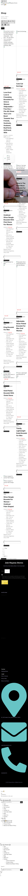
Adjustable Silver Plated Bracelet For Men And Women (21, 326)
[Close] (1, 793)
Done (3, 28)
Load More (3, 558)
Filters (4, 21)
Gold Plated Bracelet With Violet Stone (9, 393)
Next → (5, 556)
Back (5, 819)
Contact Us (6, 810)
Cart (5, 804)
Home (2, 16)
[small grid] (5, 25)
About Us (6, 815)
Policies (5, 816)
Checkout (6, 805)
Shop (5, 808)
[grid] (2, 25)
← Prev (5, 548)
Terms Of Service (8, 822)
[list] (8, 25)
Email (2, 571)
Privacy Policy (4, 678)
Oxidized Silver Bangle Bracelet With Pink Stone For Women (9, 219)
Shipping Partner (4, 671)
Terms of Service (4, 676)
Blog (5, 813)
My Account (7, 807)
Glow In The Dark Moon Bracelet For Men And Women (21, 188)
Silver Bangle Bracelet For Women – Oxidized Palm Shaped (9, 501)
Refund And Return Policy (10, 825)
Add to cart (19, 79)
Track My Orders (8, 812)
